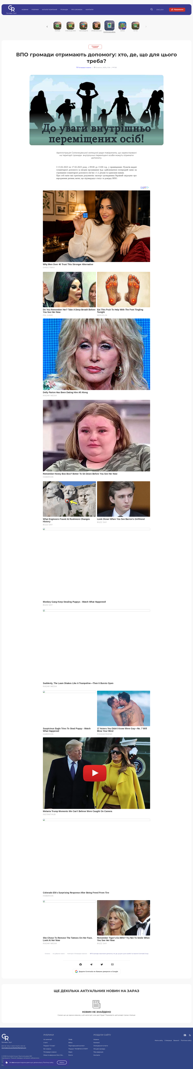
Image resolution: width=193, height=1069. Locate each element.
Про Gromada (76, 9)
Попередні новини (95, 47)
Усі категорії (47, 1039)
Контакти (89, 9)
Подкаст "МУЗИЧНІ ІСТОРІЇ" (78, 1049)
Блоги (70, 1055)
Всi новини (47, 1049)
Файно (62, 1062)
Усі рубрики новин (59, 953)
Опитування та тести (100, 1046)
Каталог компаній (49, 9)
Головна (47, 953)
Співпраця (168, 1040)
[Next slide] (146, 26)
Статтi (45, 1042)
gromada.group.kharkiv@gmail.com (14, 1048)
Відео (70, 1052)
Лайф (70, 1039)
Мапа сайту (159, 1040)
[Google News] (185, 1035)
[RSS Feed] (190, 1035)
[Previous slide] (47, 26)
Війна (70, 1042)
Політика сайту (186, 1040)
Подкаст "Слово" (49, 1046)
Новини (25, 9)
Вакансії (176, 1040)
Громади (64, 9)
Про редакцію (98, 1052)
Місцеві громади (99, 1049)
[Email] (112, 964)
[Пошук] (151, 9)
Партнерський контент (76, 1046)
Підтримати (178, 9)
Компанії (96, 1042)
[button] (80, 964)
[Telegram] (91, 964)
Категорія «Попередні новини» (77, 953)
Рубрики (35, 9)
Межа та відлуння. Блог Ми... (53, 1055)
